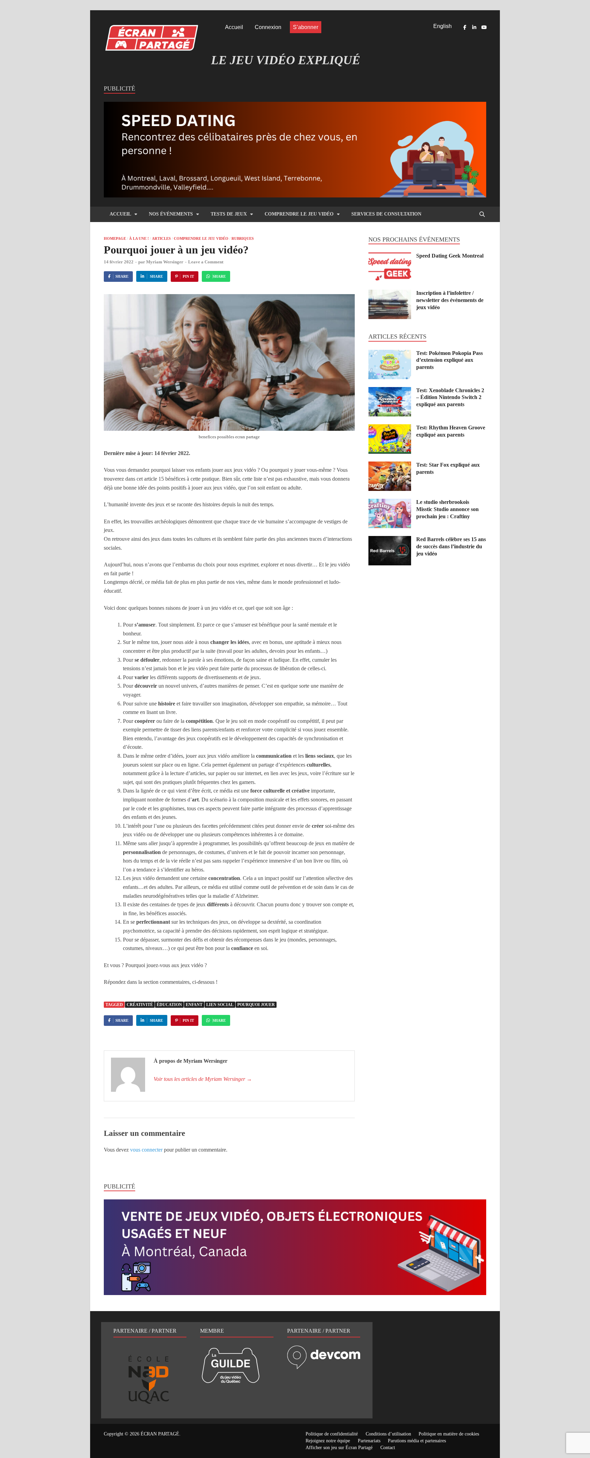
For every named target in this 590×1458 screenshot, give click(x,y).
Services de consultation (386, 214)
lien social (220, 1004)
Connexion (268, 27)
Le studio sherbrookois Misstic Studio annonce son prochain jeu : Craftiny (447, 509)
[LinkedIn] (474, 27)
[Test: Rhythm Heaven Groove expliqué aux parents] (389, 428)
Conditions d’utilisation (388, 1433)
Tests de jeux (229, 214)
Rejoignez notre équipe (328, 1440)
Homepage (115, 238)
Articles (161, 238)
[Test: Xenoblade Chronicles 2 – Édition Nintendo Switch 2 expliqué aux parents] (389, 391)
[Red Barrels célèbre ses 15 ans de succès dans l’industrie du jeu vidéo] (389, 540)
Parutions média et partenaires (417, 1440)
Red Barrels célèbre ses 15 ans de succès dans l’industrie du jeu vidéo (451, 546)
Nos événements (171, 214)
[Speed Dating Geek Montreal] (389, 256)
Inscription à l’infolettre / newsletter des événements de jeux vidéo (449, 300)
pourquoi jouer (256, 1004)
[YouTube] (484, 27)
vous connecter (146, 1150)
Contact (387, 1447)
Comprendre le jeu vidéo (299, 214)
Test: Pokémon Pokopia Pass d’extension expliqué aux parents (449, 360)
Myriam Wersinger (164, 261)
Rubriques (242, 238)
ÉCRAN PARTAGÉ (160, 1433)
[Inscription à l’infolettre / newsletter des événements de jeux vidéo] (389, 294)
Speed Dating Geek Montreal (449, 256)
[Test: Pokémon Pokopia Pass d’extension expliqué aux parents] (389, 354)
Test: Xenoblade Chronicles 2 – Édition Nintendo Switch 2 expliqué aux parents (450, 397)
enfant (194, 1004)
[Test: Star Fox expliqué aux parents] (389, 465)
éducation (169, 1004)
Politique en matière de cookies (449, 1433)
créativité (140, 1004)
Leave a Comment (205, 261)
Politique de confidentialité (332, 1433)
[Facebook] (465, 27)
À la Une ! (139, 238)
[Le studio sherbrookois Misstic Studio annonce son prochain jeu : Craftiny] (389, 503)
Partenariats (369, 1440)
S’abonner (305, 27)
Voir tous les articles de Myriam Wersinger (203, 1079)
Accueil (234, 27)
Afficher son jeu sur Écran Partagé (339, 1447)
